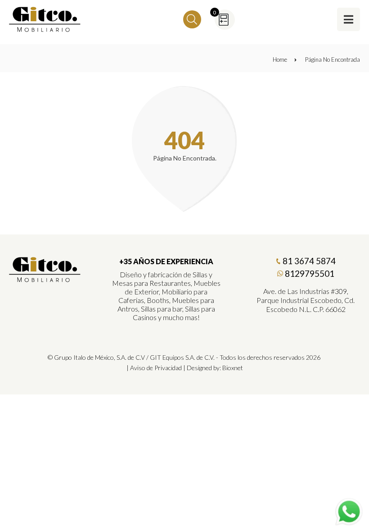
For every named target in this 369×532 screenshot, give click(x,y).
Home (280, 59)
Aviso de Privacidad (156, 367)
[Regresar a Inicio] (45, 19)
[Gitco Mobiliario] (45, 279)
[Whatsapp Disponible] (349, 512)
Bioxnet (232, 367)
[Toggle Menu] (348, 19)
